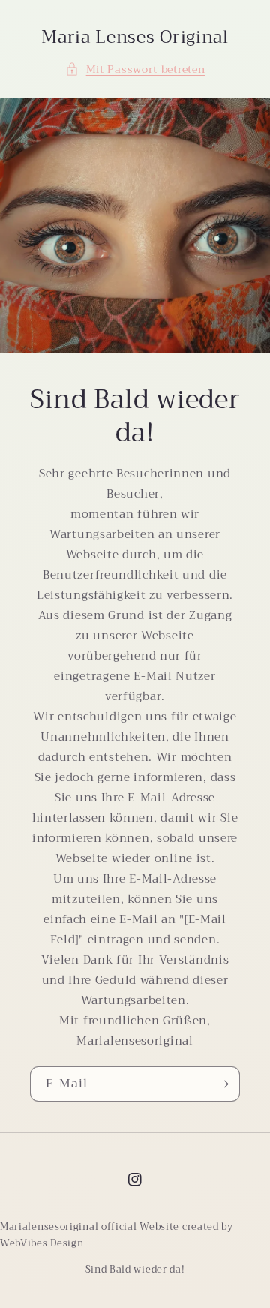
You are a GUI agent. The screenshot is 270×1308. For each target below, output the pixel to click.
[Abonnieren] (222, 1084)
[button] (135, 69)
